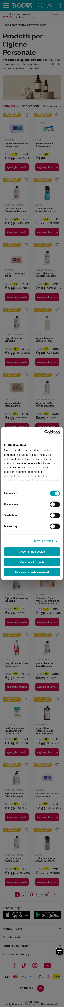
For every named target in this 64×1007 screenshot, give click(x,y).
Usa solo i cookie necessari (32, 572)
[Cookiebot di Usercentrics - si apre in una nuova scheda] (45, 432)
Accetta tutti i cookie (32, 551)
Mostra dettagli (43, 540)
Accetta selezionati (32, 561)
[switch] (55, 504)
